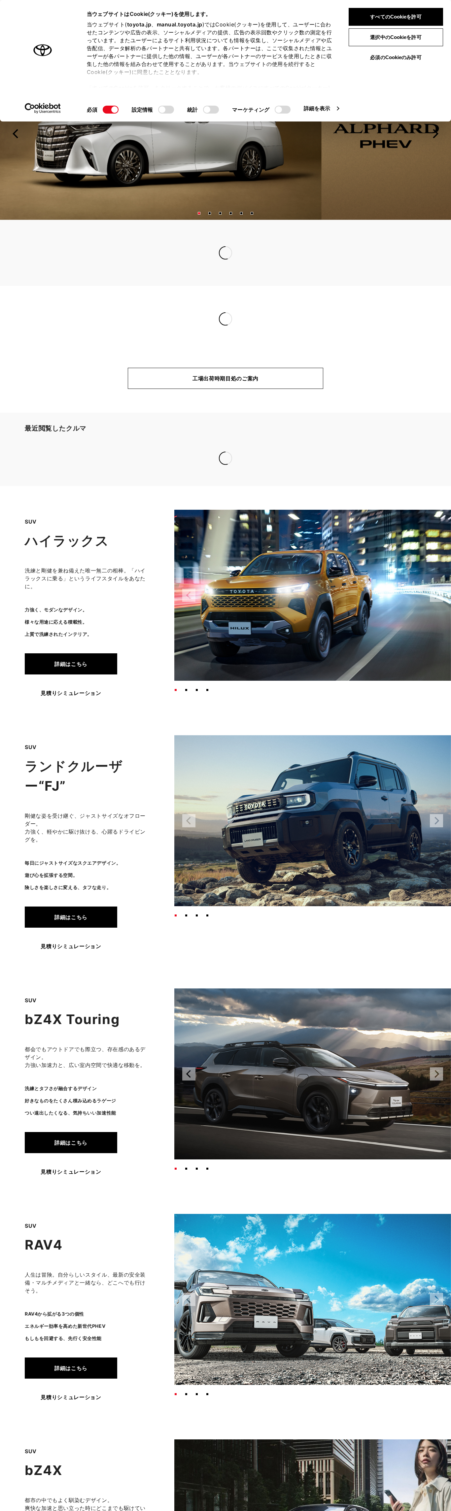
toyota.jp (139, 24)
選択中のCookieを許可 (395, 37)
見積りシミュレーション (71, 611)
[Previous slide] (16, 149)
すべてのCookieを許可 (395, 16)
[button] (199, 229)
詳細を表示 (317, 108)
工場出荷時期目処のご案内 (225, 394)
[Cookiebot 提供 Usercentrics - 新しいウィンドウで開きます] (43, 108)
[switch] (166, 110)
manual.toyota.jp (179, 24)
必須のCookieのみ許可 (395, 57)
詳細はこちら (70, 582)
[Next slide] (435, 149)
